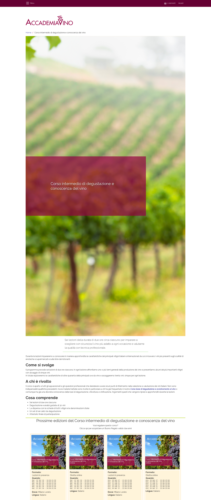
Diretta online (76, 475)
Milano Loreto (44, 492)
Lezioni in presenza (40, 475)
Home (28, 32)
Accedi (180, 3)
